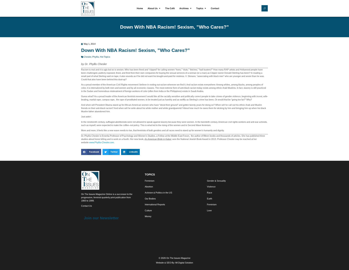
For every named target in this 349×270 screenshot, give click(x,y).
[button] (91, 152)
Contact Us (86, 206)
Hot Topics (105, 57)
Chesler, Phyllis (91, 57)
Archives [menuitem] (184, 8)
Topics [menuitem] (199, 8)
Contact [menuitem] (215, 8)
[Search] (264, 8)
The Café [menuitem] (170, 8)
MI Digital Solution (184, 263)
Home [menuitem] (140, 8)
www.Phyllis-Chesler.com (101, 142)
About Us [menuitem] (153, 8)
